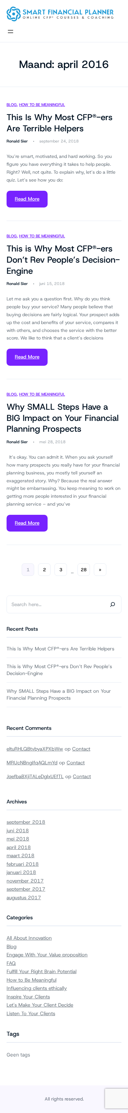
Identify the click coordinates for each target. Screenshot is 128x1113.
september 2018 (26, 822)
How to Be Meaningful (42, 104)
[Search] (112, 604)
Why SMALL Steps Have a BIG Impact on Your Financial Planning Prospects (63, 418)
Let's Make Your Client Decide (40, 1005)
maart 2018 (20, 855)
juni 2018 (18, 830)
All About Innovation (29, 938)
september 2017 (26, 889)
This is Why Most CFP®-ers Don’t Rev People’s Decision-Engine (63, 259)
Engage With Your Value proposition (47, 954)
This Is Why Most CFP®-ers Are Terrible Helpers (60, 123)
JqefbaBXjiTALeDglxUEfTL (35, 776)
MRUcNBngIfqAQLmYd (32, 762)
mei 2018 (18, 839)
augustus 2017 (24, 897)
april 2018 (19, 847)
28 (84, 570)
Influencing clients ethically (37, 988)
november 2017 (25, 881)
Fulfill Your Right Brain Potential (41, 971)
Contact (81, 749)
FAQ (11, 963)
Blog (12, 104)
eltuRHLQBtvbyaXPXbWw (35, 749)
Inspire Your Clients (28, 996)
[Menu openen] (10, 31)
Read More (27, 199)
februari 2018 (23, 864)
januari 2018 (21, 872)
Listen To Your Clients (31, 1013)
